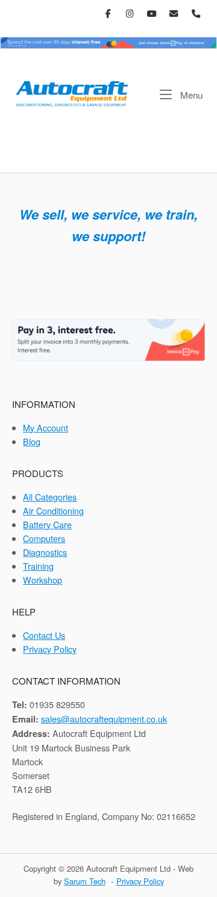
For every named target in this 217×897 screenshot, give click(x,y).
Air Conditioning (53, 510)
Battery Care (47, 524)
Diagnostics (45, 552)
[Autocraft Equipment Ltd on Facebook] (108, 13)
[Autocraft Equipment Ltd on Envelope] (174, 13)
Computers (44, 538)
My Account (45, 427)
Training (38, 565)
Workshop (42, 579)
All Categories (50, 496)
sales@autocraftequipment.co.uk (104, 718)
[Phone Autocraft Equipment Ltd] (195, 13)
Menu (190, 94)
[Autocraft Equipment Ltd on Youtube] (152, 13)
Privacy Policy (50, 649)
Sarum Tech (84, 881)
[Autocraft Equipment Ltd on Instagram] (130, 13)
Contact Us (44, 635)
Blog (31, 441)
